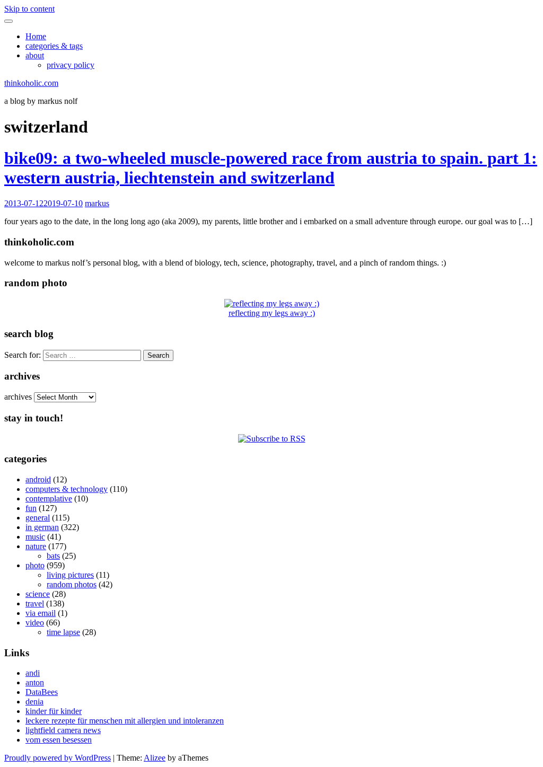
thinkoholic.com (31, 82)
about (34, 55)
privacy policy (70, 64)
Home (35, 36)
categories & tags (54, 45)
